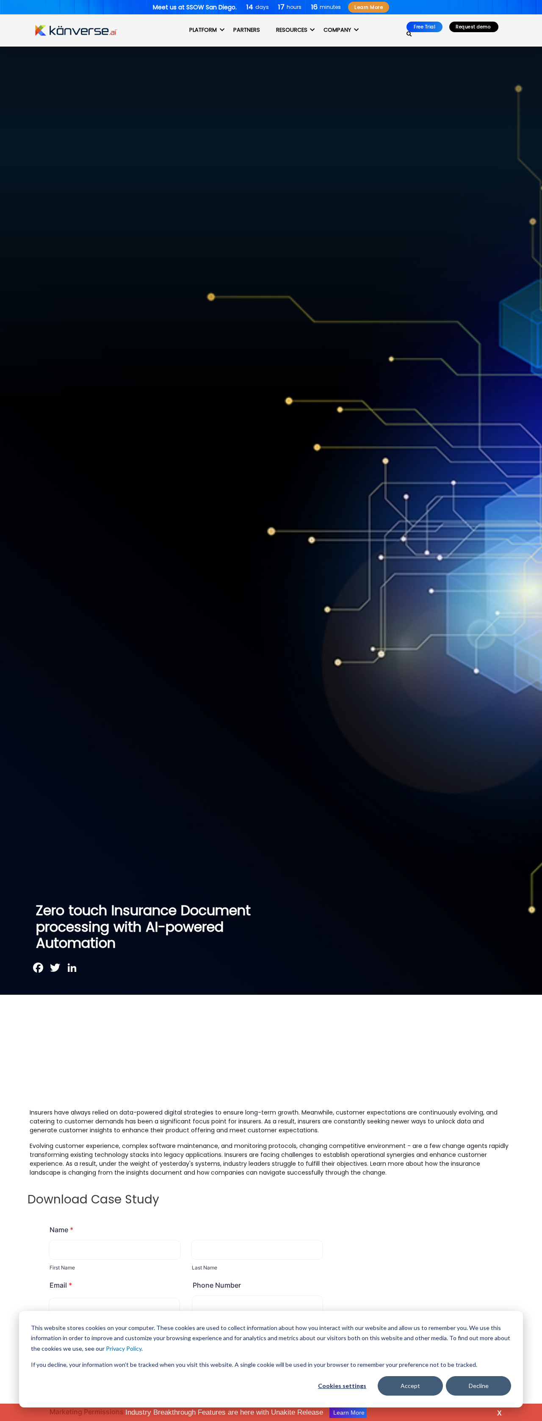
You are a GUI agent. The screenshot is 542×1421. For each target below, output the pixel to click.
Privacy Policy (123, 1348)
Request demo (474, 27)
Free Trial (424, 27)
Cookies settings (342, 1385)
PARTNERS (246, 29)
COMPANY (337, 29)
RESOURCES (291, 29)
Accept (410, 1385)
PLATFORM (203, 29)
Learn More (368, 7)
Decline (479, 1385)
